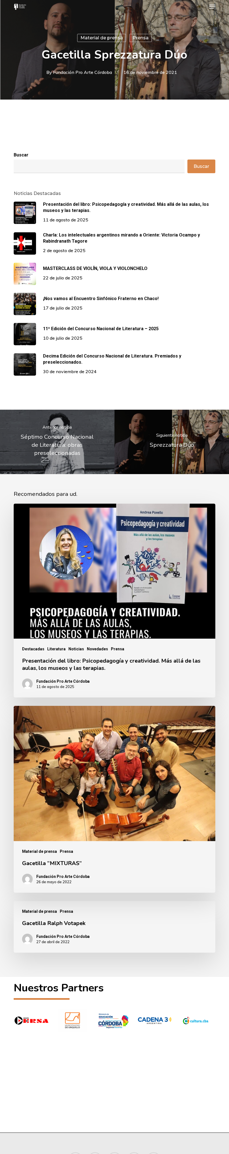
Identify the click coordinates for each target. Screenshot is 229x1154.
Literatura (56, 649)
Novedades (97, 649)
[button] (212, 6)
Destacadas (33, 649)
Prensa (141, 37)
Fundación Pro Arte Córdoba (82, 72)
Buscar (21, 155)
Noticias (76, 649)
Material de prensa (101, 37)
